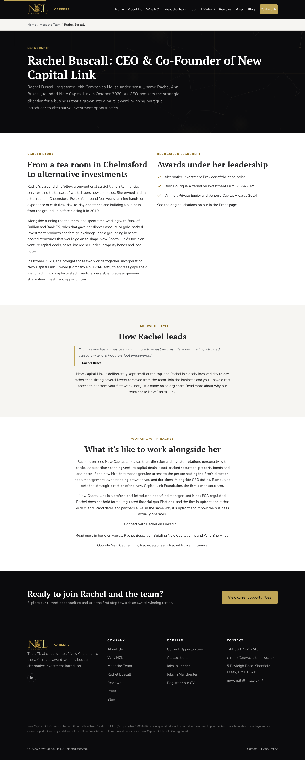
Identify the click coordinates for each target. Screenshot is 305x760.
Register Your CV (181, 682)
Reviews (225, 9)
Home (119, 9)
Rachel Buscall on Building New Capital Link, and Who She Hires (176, 535)
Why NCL (153, 9)
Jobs (193, 9)
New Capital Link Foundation (159, 485)
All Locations (177, 657)
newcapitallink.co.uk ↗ (245, 680)
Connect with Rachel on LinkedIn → (152, 524)
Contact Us (269, 9)
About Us (135, 9)
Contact (252, 749)
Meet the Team (175, 9)
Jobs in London (179, 665)
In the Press (218, 204)
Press (240, 9)
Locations (208, 9)
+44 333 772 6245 (243, 649)
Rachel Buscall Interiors (188, 545)
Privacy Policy (268, 749)
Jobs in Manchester (182, 674)
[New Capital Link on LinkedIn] (31, 677)
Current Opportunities (185, 649)
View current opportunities (249, 597)
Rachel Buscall (119, 674)
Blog (251, 9)
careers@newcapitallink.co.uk (250, 657)
